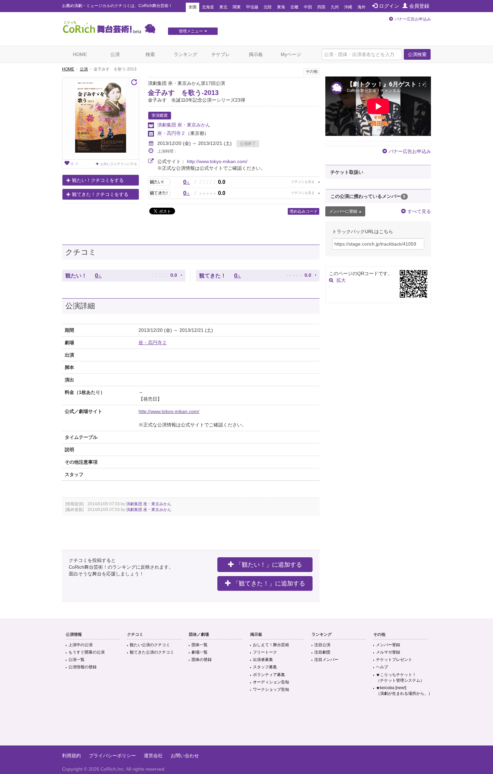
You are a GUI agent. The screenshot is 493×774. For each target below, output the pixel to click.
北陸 (268, 7)
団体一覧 (199, 644)
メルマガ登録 (388, 652)
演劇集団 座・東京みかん (186, 124)
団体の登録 (201, 659)
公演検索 (417, 54)
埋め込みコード (303, 211)
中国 (308, 7)
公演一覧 (76, 659)
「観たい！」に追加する (269, 564)
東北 (223, 7)
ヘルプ (382, 667)
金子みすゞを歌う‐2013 (183, 92)
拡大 (341, 280)
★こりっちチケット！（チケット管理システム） (400, 677)
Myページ (291, 54)
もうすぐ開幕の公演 (86, 652)
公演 (115, 54)
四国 (321, 7)
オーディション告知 (271, 682)
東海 (281, 7)
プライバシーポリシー (112, 755)
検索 (150, 54)
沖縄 (348, 7)
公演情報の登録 (82, 667)
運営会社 (153, 755)
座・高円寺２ (171, 133)
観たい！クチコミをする (98, 180)
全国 (192, 7)
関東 (237, 7)
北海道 (208, 7)
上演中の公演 (80, 644)
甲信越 (252, 7)
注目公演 (322, 644)
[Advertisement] (246, 724)
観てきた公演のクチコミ (152, 652)
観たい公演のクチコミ (150, 644)
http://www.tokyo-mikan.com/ (217, 161)
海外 (362, 7)
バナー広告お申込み (413, 19)
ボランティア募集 (269, 674)
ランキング (185, 54)
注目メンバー (326, 659)
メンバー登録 (388, 644)
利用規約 (71, 755)
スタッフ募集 (265, 667)
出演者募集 (263, 659)
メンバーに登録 (343, 211)
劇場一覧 (199, 652)
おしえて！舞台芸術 (271, 644)
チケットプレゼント (394, 659)
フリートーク (265, 652)
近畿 (294, 7)
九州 (335, 7)
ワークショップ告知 (271, 689)
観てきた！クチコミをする (100, 194)
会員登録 (419, 6)
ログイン (389, 6)
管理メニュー (191, 31)
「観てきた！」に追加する (269, 583)
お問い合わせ (185, 755)
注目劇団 (322, 652)
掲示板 (256, 54)
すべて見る (419, 211)
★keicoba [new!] (404, 690)
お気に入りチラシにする (118, 164)
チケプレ (220, 54)
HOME (80, 54)
